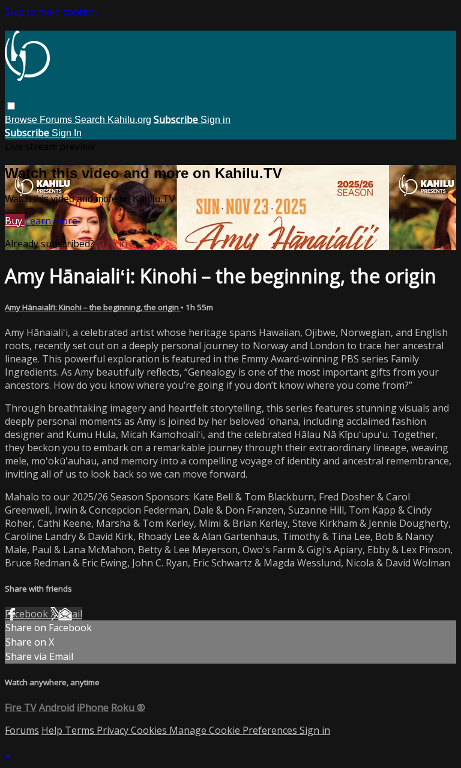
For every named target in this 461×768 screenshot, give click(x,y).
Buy (15, 220)
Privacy (114, 730)
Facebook (27, 613)
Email (70, 613)
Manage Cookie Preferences (234, 730)
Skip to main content (51, 11)
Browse (22, 120)
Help (53, 730)
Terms (81, 730)
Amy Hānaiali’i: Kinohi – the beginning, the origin (93, 307)
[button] (11, 106)
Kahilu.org (129, 120)
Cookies (150, 730)
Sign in (215, 120)
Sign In (67, 133)
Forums (57, 120)
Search (90, 120)
